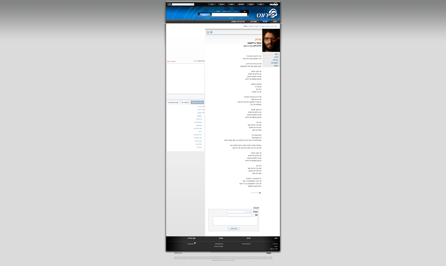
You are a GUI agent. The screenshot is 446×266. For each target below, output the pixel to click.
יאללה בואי (199, 144)
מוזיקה (251, 4)
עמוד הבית (274, 26)
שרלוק (245, 26)
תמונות (276, 66)
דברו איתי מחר (198, 135)
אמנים (218, 11)
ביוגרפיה (275, 60)
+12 (212, 4)
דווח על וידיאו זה (171, 61)
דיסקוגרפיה (274, 63)
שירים (236, 11)
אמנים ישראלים (264, 26)
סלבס (231, 4)
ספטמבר (199, 116)
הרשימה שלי (185, 102)
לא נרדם (199, 147)
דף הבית (275, 244)
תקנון (276, 246)
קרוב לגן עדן (198, 141)
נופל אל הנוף (198, 122)
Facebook (190, 244)
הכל (245, 11)
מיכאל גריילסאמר (254, 26)
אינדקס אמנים (219, 244)
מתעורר (199, 113)
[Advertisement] (234, 199)
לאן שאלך (199, 125)
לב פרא (200, 110)
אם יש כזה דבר (198, 128)
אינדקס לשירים (246, 244)
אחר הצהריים (198, 138)
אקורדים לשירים (218, 246)
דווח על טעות (255, 193)
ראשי (260, 4)
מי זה (200, 132)
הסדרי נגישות (274, 249)
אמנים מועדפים (173, 102)
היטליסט (241, 4)
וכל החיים (199, 119)
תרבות (221, 4)
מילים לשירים (227, 11)
